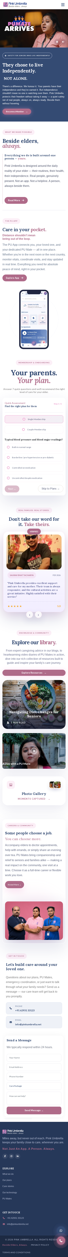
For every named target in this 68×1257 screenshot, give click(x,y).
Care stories (8, 1186)
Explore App (12, 277)
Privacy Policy (40, 1245)
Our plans (7, 1180)
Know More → (14, 884)
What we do (8, 1174)
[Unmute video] (63, 42)
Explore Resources (34, 672)
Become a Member (17, 111)
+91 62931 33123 (15, 1218)
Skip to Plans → (51, 488)
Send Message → (34, 1110)
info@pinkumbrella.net (28, 1024)
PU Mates (7, 1198)
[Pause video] (57, 42)
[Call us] (61, 1240)
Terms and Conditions (16, 1252)
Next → (12, 488)
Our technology (9, 1192)
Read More (14, 200)
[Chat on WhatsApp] (61, 1230)
